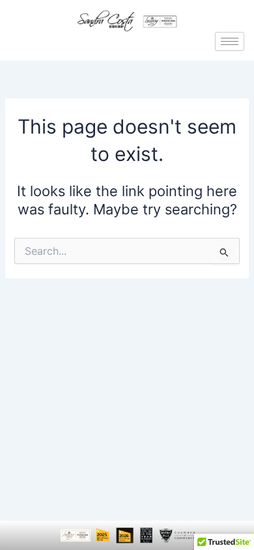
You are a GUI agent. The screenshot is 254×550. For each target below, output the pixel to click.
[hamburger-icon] (229, 41)
